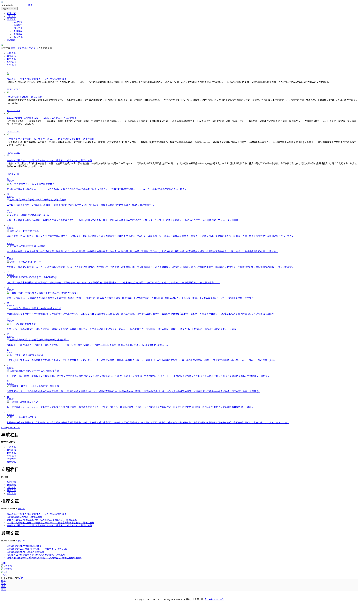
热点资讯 (17, 37)
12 (18, 427)
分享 (3, 580)
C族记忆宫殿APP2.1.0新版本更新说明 (25, 552)
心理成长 (11, 484)
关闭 (5, 575)
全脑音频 (17, 34)
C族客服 (7, 566)
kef (5, 572)
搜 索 (30, 5)
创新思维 (11, 481)
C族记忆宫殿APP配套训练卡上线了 (24, 546)
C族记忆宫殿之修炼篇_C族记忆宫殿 (24, 97)
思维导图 (11, 490)
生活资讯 (17, 22)
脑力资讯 (17, 28)
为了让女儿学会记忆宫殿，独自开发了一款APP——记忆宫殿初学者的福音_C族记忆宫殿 (50, 139)
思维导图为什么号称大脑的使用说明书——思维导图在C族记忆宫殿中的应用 (44, 557)
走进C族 (11, 40)
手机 (3, 583)
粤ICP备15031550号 (214, 599)
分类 (3, 586)
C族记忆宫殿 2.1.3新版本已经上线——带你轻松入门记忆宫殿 (37, 549)
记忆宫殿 (11, 16)
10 (13, 427)
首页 (13, 48)
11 (16, 427)
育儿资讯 (11, 19)
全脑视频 (17, 31)
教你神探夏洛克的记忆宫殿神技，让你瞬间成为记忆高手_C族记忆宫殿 (42, 118)
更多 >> (21, 508)
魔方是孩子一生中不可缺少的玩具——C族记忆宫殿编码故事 (37, 79)
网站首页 (11, 13)
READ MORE (13, 89)
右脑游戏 (17, 25)
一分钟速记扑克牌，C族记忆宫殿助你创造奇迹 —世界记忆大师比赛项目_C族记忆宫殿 (49, 160)
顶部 (3, 589)
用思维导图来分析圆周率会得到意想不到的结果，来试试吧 (36, 554)
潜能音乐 (11, 493)
